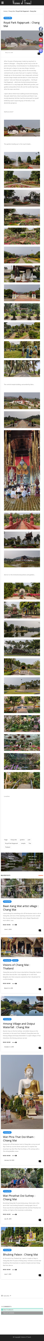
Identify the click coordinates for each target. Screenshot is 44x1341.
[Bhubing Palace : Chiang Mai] (22, 1237)
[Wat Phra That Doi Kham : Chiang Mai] (22, 1092)
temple (23, 843)
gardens (22, 840)
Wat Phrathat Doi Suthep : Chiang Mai (19, 1197)
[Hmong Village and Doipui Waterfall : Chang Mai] (22, 1006)
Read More (7, 925)
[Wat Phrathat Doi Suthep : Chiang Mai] (22, 1178)
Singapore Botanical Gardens (11, 864)
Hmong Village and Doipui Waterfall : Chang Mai (19, 1025)
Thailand (7, 847)
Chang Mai (11, 11)
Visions (15, 960)
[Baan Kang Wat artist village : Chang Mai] (22, 888)
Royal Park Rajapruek (11, 843)
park (29, 840)
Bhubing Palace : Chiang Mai (32, 862)
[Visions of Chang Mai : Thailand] (22, 947)
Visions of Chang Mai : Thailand (16, 966)
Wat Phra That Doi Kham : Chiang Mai (19, 1138)
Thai (30, 843)
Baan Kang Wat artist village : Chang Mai (21, 907)
